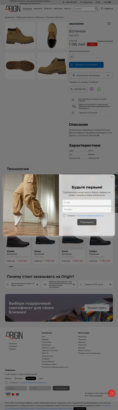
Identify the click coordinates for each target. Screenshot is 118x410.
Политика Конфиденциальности (90, 216)
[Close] (112, 177)
